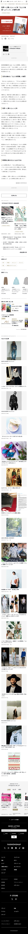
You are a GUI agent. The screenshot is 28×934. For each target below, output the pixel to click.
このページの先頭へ (15, 819)
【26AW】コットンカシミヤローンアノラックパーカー (16, 290)
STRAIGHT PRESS (15, 48)
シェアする (12, 38)
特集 (8, 1)
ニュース (4, 1)
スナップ (3, 872)
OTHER (22, 833)
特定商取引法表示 (17, 923)
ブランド (3, 908)
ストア (15, 1)
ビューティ (12, 1)
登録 (14, 836)
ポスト (15, 860)
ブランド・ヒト (20, 1)
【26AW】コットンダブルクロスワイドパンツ (5, 290)
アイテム (3, 911)
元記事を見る (14, 195)
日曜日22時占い (4, 866)
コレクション (17, 857)
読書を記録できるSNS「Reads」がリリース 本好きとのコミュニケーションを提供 (14, 248)
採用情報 (3, 882)
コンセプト (16, 911)
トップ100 (3, 869)
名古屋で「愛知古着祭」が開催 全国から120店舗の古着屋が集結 (15, 243)
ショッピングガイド (5, 920)
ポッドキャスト (17, 866)
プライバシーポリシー (18, 882)
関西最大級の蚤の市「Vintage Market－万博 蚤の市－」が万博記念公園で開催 (14, 238)
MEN (6, 833)
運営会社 (3, 888)
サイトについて (4, 879)
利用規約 (16, 879)
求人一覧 (11, 301)
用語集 (15, 869)
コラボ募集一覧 (5, 316)
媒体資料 (3, 885)
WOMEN (14, 833)
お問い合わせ (16, 885)
